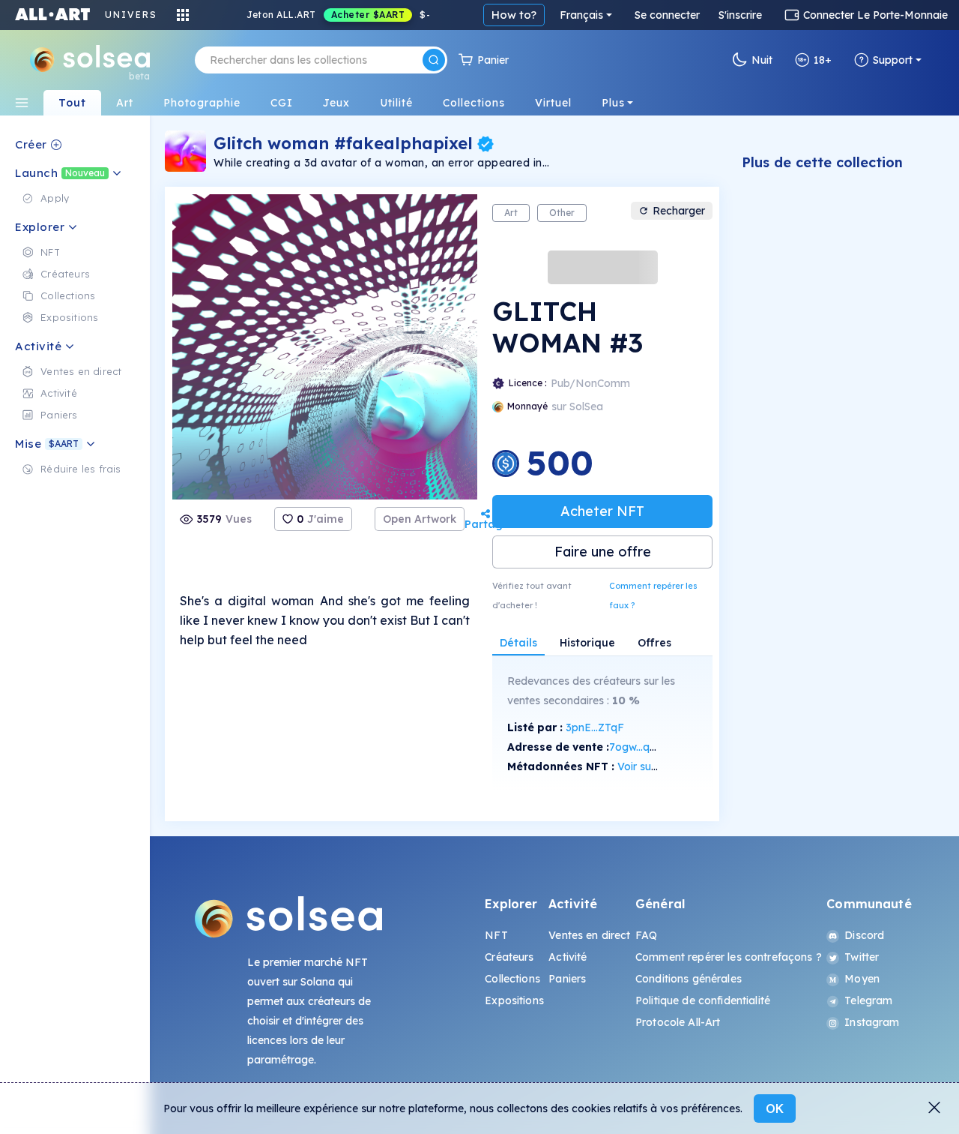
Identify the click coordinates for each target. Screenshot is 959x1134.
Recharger (679, 211)
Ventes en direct (589, 935)
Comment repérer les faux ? (653, 595)
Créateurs (509, 957)
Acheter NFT (602, 511)
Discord (864, 935)
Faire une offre (602, 551)
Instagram (871, 1022)
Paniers (567, 979)
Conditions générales (688, 979)
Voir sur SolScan (657, 766)
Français (581, 15)
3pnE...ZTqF (595, 727)
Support (893, 60)
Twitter (861, 957)
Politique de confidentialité (702, 1000)
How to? (513, 15)
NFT (496, 935)
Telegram (868, 1000)
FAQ (646, 935)
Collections (512, 979)
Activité (567, 957)
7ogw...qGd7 (640, 747)
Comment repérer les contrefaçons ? (728, 957)
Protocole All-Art (677, 1022)
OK (775, 1108)
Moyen (862, 979)
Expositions (514, 1000)
